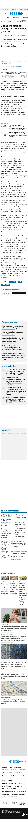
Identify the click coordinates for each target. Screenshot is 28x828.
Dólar (7, 17)
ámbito (3, 21)
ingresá (25, 13)
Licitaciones (13, 797)
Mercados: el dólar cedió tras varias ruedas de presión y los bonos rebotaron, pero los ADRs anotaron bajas (13, 665)
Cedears (24, 433)
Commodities (17, 433)
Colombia (16, 21)
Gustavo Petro (16, 108)
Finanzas (14, 770)
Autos (21, 783)
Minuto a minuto (6, 660)
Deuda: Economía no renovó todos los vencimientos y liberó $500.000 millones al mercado (15, 400)
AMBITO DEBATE (22, 803)
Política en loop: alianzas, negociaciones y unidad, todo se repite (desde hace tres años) (13, 347)
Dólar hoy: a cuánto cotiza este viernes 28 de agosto (12, 333)
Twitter (2, 761)
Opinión (13, 775)
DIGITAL (6, 803)
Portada (4, 767)
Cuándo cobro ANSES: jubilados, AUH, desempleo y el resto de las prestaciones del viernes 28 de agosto (13, 356)
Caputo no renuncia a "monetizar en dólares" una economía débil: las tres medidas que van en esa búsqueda (15, 381)
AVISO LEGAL (5, 794)
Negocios (4, 775)
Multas (3, 797)
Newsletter (23, 761)
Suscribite (19, 293)
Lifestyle (22, 775)
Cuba (6, 83)
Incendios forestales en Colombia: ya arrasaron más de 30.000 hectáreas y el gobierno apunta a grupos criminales (18, 128)
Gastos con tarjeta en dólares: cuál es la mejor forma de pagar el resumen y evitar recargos (14, 629)
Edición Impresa (6, 781)
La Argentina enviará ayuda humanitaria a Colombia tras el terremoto (19, 544)
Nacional (4, 778)
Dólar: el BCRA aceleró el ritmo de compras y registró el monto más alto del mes (14, 676)
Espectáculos (6, 786)
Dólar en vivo (13, 9)
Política (23, 770)
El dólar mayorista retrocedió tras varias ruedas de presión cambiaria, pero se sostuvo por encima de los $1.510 (16, 372)
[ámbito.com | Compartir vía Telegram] (24, 35)
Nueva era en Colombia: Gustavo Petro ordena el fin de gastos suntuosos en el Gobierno (12, 67)
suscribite (21, 13)
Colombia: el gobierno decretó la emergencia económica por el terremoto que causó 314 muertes (7, 532)
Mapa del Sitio (11, 789)
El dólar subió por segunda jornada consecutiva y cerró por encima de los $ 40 (13, 702)
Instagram (9, 761)
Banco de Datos (6, 772)
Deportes (22, 778)
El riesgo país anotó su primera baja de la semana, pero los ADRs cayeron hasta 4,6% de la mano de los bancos (16, 391)
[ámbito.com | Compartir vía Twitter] (20, 35)
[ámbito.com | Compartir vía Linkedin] (22, 35)
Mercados (18, 772)
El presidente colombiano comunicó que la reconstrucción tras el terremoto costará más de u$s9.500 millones (18, 556)
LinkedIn (13, 761)
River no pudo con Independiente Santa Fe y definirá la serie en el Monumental (20, 530)
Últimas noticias (15, 767)
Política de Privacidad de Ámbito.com (13, 791)
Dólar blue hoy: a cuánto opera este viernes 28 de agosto (12, 327)
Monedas (3, 433)
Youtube (17, 761)
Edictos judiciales (18, 794)
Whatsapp (21, 761)
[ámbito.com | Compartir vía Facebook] (18, 35)
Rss (2, 789)
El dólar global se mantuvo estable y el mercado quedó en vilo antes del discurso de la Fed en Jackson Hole (13, 638)
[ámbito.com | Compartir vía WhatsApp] (16, 35)
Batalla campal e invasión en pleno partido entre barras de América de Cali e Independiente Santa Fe (18, 135)
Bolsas (10, 433)
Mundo (9, 21)
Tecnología (18, 786)
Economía (16, 17)
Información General (8, 783)
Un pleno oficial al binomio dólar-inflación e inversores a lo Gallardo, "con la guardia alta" (14, 340)
